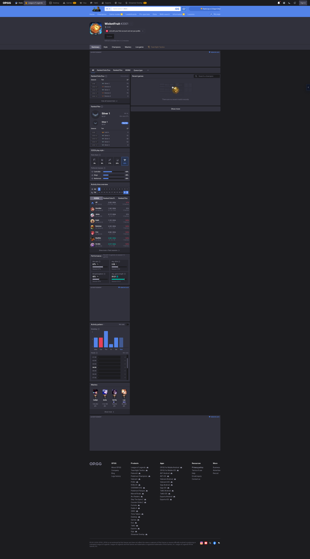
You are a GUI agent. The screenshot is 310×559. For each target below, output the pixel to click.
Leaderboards (131, 14)
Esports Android (166, 497)
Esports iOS (164, 499)
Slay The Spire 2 (137, 499)
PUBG (133, 482)
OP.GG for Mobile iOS (168, 470)
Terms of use (197, 470)
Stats (155, 14)
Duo (132, 523)
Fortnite (134, 505)
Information (178, 14)
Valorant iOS (165, 482)
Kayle (97, 220)
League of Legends (35, 3)
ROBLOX (134, 485)
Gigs (132, 531)
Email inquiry (197, 476)
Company (115, 470)
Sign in (303, 3)
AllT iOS (163, 476)
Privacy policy (197, 467)
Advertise (216, 470)
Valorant (134, 479)
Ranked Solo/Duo (109, 198)
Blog (113, 473)
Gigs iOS (163, 488)
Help (193, 473)
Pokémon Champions (139, 476)
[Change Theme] (289, 2)
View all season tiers (108, 101)
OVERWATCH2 (136, 488)
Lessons (191, 14)
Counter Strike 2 (137, 502)
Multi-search (165, 14)
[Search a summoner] (177, 9)
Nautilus (98, 238)
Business (216, 467)
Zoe (96, 232)
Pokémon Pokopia (138, 491)
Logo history (116, 476)
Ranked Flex (123, 198)
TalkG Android (165, 491)
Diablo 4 (134, 508)
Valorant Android (166, 479)
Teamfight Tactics (138, 470)
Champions (101, 14)
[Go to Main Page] (7, 3)
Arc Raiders (135, 497)
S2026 (96, 198)
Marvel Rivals (136, 494)
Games (133, 520)
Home (92, 14)
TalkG (133, 526)
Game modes (115, 14)
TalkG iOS (163, 494)
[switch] (124, 324)
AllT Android (165, 473)
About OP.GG (116, 467)
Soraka (97, 244)
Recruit (215, 473)
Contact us (196, 479)
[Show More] (278, 2)
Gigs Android (165, 485)
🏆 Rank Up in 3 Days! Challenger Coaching (206, 9)
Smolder (98, 208)
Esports (134, 529)
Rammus (98, 226)
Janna (97, 214)
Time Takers (135, 514)
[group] (109, 367)
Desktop (134, 517)
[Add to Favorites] (131, 23)
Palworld (134, 473)
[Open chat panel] (308, 87)
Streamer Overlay (137, 534)
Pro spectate (145, 14)
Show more (175, 109)
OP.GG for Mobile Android (169, 467)
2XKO (133, 511)
